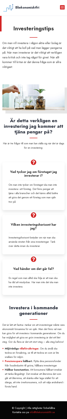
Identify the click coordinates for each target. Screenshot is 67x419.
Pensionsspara (13, 361)
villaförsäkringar (28, 348)
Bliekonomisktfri (26, 7)
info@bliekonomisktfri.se (42, 412)
